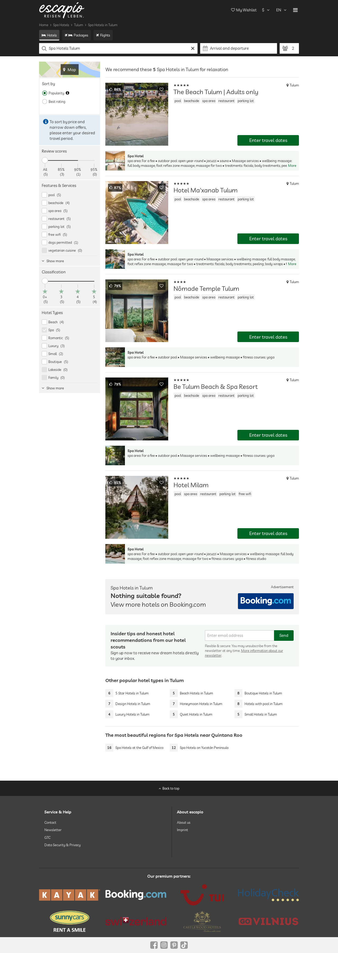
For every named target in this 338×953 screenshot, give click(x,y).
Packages (81, 35)
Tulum (78, 25)
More (292, 165)
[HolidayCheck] (268, 894)
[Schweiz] (135, 921)
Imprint (182, 830)
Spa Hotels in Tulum (103, 25)
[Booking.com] (135, 894)
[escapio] (61, 10)
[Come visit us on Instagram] (164, 945)
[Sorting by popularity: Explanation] (67, 93)
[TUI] (202, 894)
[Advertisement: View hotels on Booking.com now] (266, 601)
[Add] (162, 89)
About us (183, 822)
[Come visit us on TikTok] (184, 945)
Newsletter (53, 830)
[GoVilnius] (268, 921)
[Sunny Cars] (69, 921)
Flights (105, 35)
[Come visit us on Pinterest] (174, 945)
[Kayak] (69, 895)
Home (43, 25)
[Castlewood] (202, 921)
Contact (50, 822)
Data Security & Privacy (62, 845)
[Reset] (193, 48)
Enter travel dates (268, 140)
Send (283, 635)
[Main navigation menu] (295, 10)
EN (278, 9)
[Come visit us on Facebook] (154, 945)
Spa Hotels (61, 25)
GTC (47, 837)
